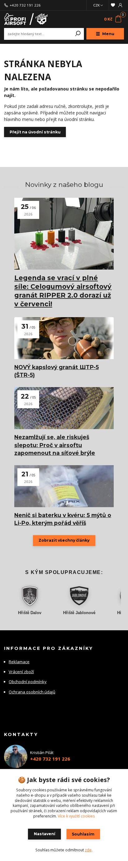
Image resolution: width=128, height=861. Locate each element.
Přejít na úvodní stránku (35, 132)
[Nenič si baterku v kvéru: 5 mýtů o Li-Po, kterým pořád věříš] (64, 486)
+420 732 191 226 (25, 5)
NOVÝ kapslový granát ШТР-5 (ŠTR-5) (56, 371)
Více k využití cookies (76, 816)
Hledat (78, 34)
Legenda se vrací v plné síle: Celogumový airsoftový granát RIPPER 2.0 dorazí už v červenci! (63, 291)
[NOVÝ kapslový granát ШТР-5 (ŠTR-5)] (64, 338)
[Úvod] (26, 19)
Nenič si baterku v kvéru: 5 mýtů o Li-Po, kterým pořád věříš (62, 519)
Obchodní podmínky (28, 681)
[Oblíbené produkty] (113, 5)
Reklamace (19, 661)
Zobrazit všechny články (64, 540)
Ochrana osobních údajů (32, 692)
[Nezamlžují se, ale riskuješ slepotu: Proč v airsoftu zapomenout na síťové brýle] (64, 408)
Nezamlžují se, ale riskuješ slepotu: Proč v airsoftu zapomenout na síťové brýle (54, 445)
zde (88, 850)
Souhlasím (83, 834)
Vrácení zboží (21, 671)
